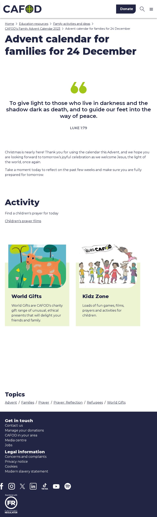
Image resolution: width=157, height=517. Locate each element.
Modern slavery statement (26, 471)
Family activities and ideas (71, 24)
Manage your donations (24, 430)
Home (9, 24)
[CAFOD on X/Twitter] (22, 486)
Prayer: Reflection (68, 402)
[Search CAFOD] (142, 9)
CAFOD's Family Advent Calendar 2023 (32, 29)
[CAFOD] (38, 9)
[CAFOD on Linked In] (33, 486)
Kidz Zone (95, 296)
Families (27, 402)
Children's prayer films (23, 221)
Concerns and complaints (25, 457)
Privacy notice (16, 461)
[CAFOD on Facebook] (1, 486)
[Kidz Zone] (108, 266)
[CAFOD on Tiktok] (44, 486)
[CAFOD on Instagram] (11, 486)
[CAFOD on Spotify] (67, 486)
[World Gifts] (37, 266)
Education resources (33, 24)
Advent (11, 402)
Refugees (95, 402)
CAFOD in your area (21, 435)
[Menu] (152, 9)
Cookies (11, 466)
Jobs (8, 445)
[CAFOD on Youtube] (56, 486)
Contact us (14, 425)
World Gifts (26, 296)
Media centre (16, 440)
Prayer (43, 402)
